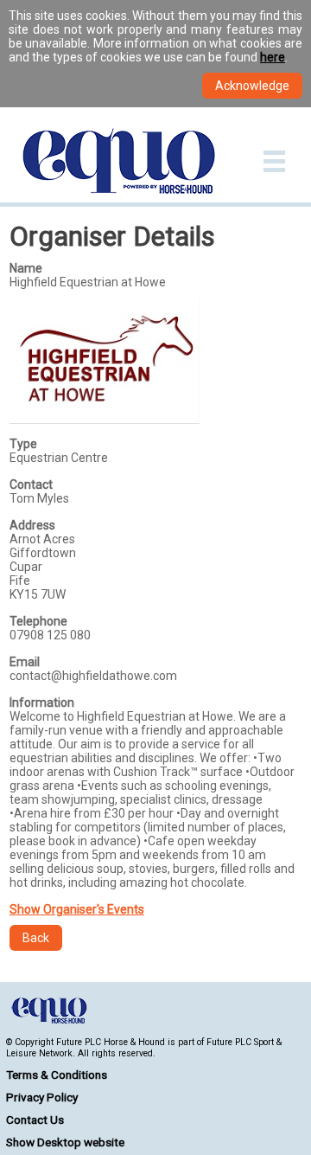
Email (25, 662)
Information (42, 702)
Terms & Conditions (56, 1074)
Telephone (38, 621)
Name (26, 268)
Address (32, 525)
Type (23, 444)
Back (35, 938)
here (272, 57)
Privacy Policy (42, 1097)
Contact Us (35, 1119)
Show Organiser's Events (77, 909)
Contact (31, 484)
